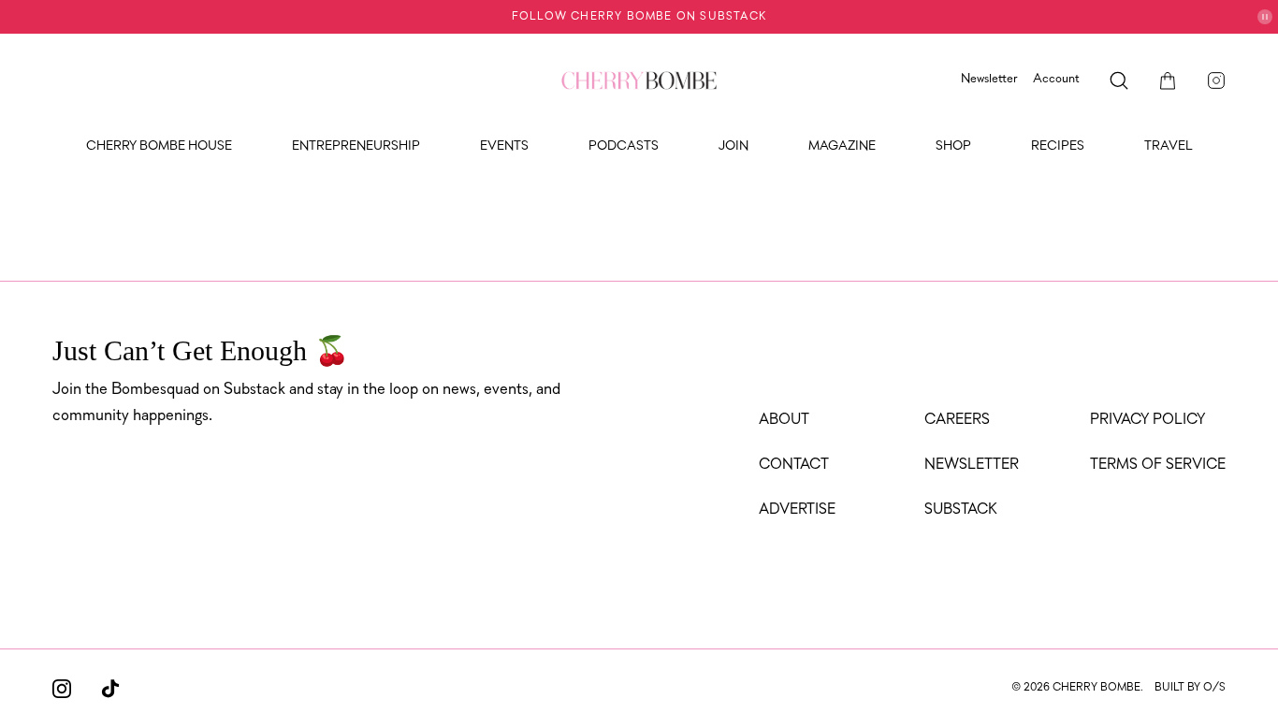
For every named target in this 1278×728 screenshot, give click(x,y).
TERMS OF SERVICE (1158, 465)
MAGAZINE (842, 146)
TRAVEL (1168, 146)
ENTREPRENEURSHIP (356, 146)
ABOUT (784, 420)
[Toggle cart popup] (1167, 80)
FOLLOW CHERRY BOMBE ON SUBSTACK (639, 16)
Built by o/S (1190, 687)
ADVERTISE (797, 509)
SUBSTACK (960, 509)
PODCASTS (623, 146)
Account (1056, 79)
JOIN (733, 146)
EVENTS (504, 146)
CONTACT (794, 465)
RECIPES (1057, 146)
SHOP (953, 146)
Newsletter (989, 79)
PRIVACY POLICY (1147, 420)
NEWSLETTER (971, 465)
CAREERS (957, 420)
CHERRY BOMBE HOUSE (159, 146)
